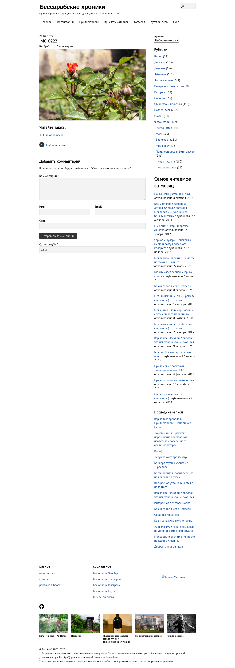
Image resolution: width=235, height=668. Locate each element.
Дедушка (159, 62)
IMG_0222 (48, 41)
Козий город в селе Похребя (172, 286)
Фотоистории (162, 122)
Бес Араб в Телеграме (107, 585)
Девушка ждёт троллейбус (171, 457)
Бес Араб (44, 46)
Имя (42, 206)
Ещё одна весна (53, 145)
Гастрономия (164, 128)
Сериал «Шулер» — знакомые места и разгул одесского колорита (173, 244)
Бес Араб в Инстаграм (107, 579)
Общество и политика (168, 104)
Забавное (160, 74)
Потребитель (162, 110)
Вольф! (158, 451)
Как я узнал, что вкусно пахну (173, 520)
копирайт (45, 579)
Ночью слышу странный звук (172, 194)
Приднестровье (89, 22)
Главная (46, 22)
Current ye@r (48, 244)
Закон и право (163, 80)
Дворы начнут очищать (169, 546)
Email (99, 206)
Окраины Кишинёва (167, 515)
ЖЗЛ (159, 133)
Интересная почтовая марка (172, 503)
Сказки (158, 116)
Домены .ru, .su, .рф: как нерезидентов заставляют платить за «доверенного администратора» (170, 439)
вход (176, 22)
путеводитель (159, 22)
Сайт (42, 221)
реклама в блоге (49, 585)
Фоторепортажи (166, 167)
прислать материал (116, 22)
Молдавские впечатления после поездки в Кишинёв (174, 538)
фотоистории (65, 22)
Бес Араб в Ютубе (104, 591)
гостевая (139, 22)
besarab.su (112, 657)
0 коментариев (65, 46)
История (159, 92)
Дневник (159, 68)
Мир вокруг (163, 145)
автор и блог (47, 573)
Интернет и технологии (169, 86)
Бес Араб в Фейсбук (105, 573)
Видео (158, 56)
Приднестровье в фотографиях (175, 151)
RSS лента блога (103, 597)
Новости (159, 98)
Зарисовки (162, 139)
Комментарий (49, 176)
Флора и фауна (165, 161)
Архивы (159, 36)
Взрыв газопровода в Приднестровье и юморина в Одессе (172, 423)
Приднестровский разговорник (174, 380)
